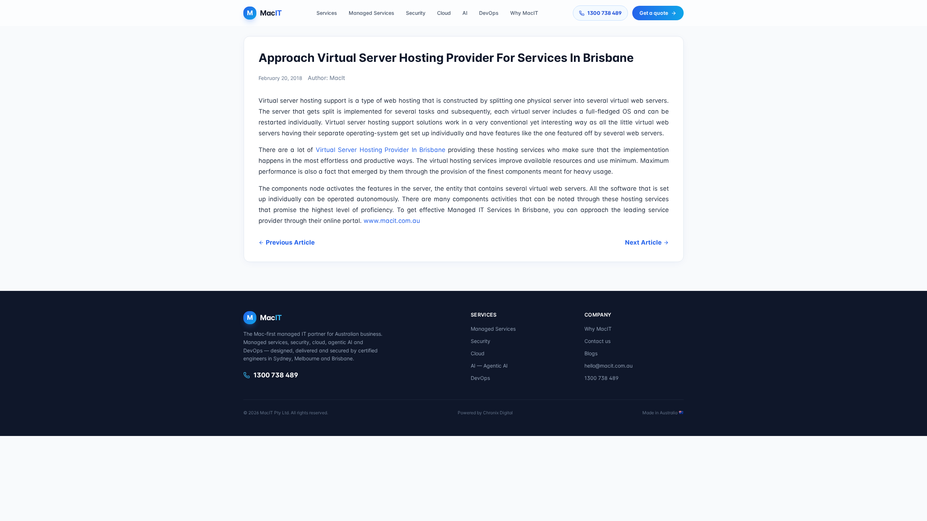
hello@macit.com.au (608, 366)
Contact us (597, 341)
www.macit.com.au (392, 220)
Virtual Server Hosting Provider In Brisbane (380, 149)
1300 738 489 (604, 13)
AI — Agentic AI (489, 366)
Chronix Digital (498, 412)
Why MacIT (524, 13)
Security (415, 13)
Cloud (444, 13)
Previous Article (290, 242)
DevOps (489, 13)
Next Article (643, 242)
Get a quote (653, 13)
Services (326, 13)
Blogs (590, 353)
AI (464, 13)
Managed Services (371, 13)
